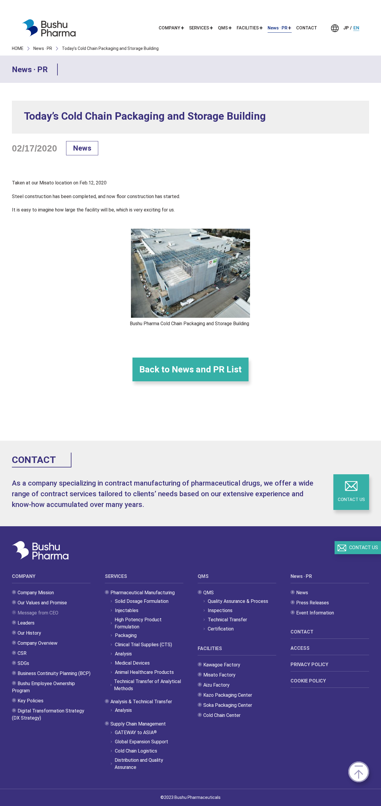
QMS (203, 576)
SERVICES (116, 576)
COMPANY (23, 576)
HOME (18, 48)
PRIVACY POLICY (309, 664)
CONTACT (306, 28)
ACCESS (300, 648)
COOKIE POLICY (308, 681)
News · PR (42, 48)
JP (346, 28)
